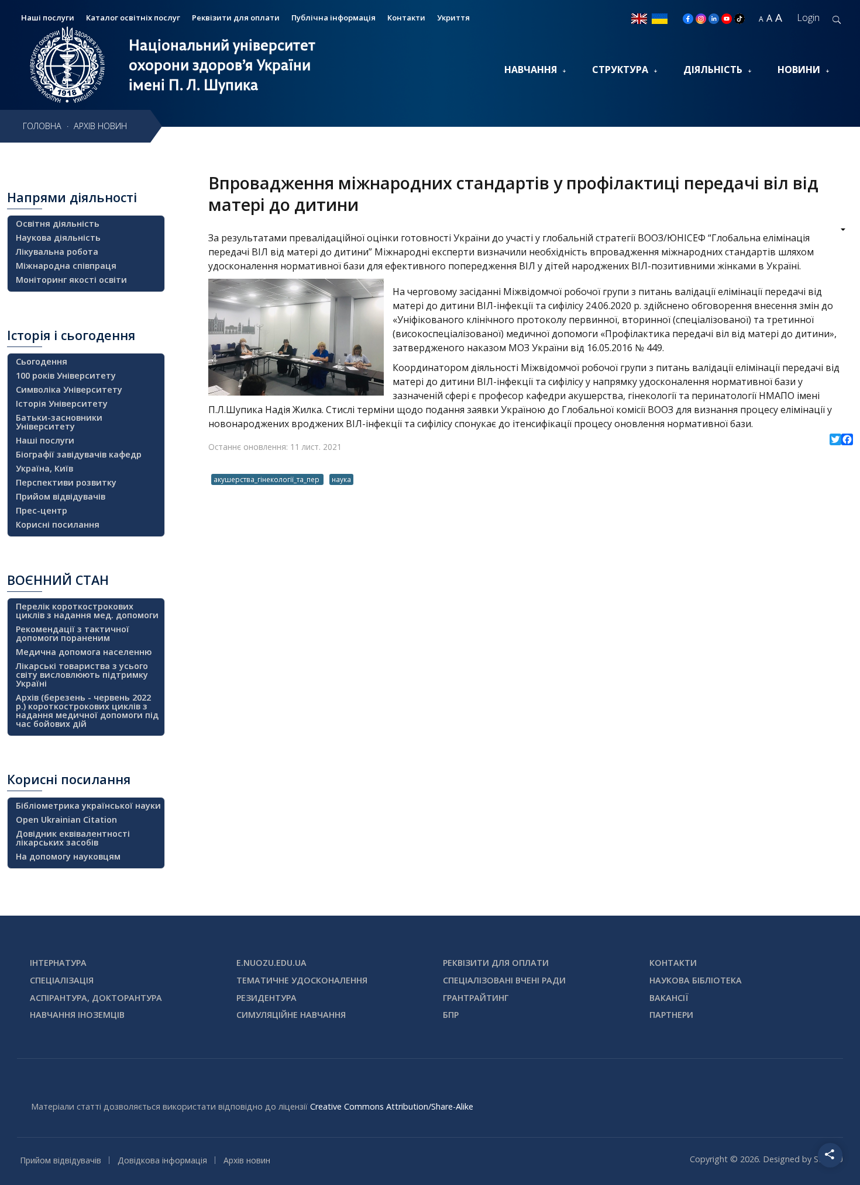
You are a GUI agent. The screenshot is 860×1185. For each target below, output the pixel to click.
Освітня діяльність (57, 223)
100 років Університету (66, 375)
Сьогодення (41, 361)
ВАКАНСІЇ (669, 997)
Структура (620, 69)
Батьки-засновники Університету (59, 422)
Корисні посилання (57, 524)
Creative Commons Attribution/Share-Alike (391, 1106)
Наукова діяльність (58, 237)
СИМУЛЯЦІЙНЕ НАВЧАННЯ (291, 1014)
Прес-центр (41, 510)
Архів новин (246, 1160)
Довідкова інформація (162, 1160)
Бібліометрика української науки (88, 805)
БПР (451, 1014)
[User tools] (835, 231)
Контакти (406, 17)
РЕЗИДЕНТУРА (266, 997)
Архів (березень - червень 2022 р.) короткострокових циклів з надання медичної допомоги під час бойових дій (87, 710)
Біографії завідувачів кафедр (79, 454)
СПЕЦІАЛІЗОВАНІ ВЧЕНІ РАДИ (504, 980)
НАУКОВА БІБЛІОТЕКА (695, 980)
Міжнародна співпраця (66, 266)
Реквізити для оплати (236, 17)
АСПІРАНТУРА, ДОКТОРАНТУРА (96, 997)
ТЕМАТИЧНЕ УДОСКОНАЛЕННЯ (301, 980)
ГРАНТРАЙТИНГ (475, 997)
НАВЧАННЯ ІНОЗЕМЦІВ (77, 1014)
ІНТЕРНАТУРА (58, 962)
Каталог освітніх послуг (133, 17)
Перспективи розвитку (66, 482)
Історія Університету (62, 403)
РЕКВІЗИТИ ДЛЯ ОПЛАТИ (496, 962)
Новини (799, 69)
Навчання (530, 69)
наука (341, 479)
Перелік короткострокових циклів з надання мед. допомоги (87, 610)
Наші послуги (45, 440)
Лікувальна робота (57, 252)
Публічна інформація (333, 17)
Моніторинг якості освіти (71, 280)
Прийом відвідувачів (60, 496)
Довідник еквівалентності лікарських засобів (73, 838)
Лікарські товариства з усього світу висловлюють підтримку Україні (82, 674)
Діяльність (712, 69)
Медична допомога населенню (84, 652)
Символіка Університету (69, 389)
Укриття (453, 17)
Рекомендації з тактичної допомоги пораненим (72, 633)
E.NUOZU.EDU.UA (271, 962)
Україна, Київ (44, 468)
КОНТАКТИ (673, 962)
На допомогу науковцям (68, 856)
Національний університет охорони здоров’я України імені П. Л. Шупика (222, 65)
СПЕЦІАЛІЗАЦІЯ (62, 980)
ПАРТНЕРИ (671, 1014)
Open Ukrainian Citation (66, 819)
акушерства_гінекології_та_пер (267, 479)
